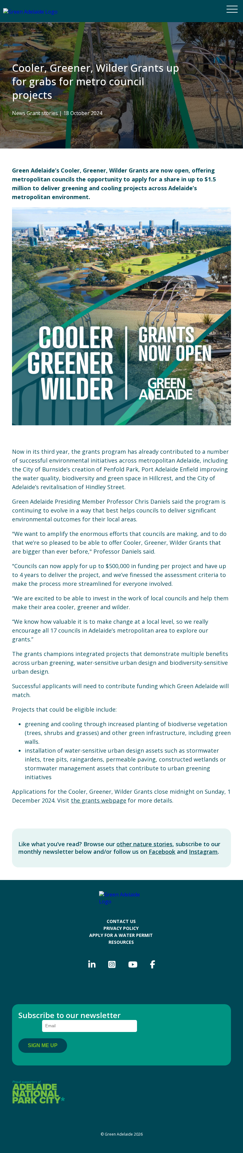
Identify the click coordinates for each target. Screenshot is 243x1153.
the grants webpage (98, 800)
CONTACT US (121, 921)
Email (30, 1025)
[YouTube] (132, 965)
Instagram (203, 851)
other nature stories (144, 844)
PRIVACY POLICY (121, 928)
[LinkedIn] (92, 965)
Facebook (162, 851)
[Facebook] (152, 965)
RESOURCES (121, 942)
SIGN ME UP (43, 1045)
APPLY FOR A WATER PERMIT (121, 935)
